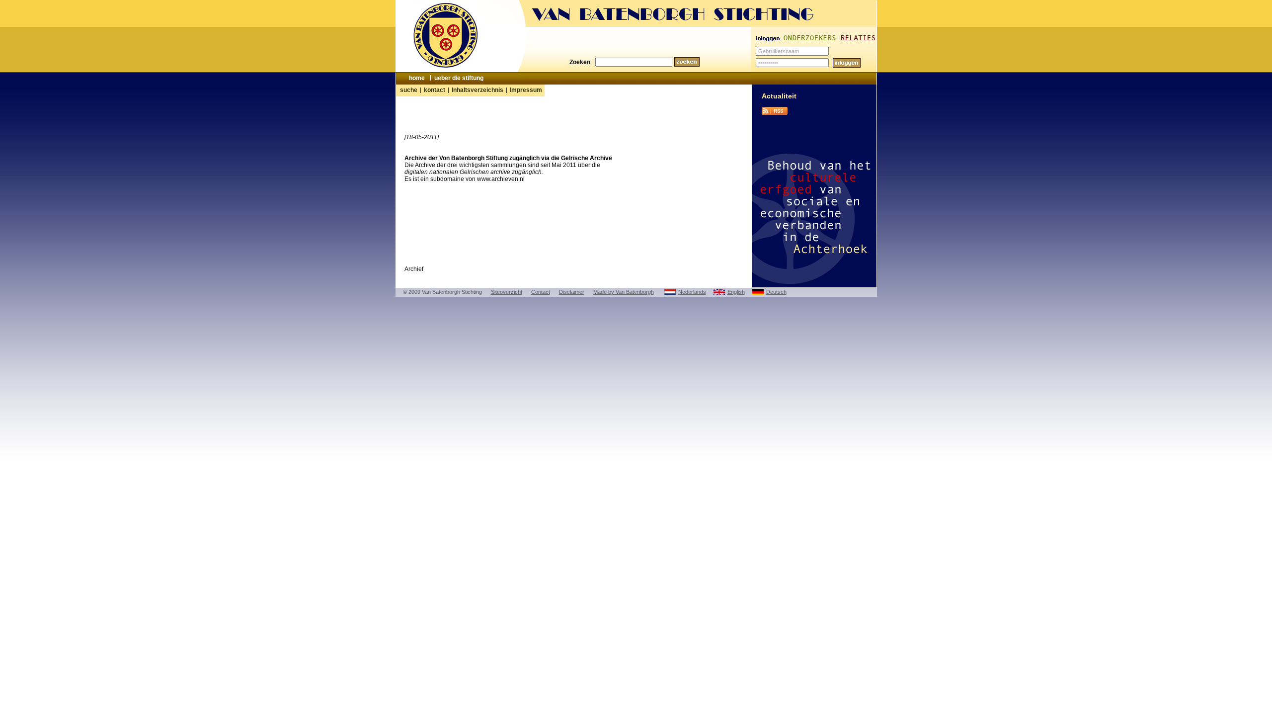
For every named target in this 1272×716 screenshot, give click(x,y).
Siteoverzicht (506, 292)
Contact (540, 292)
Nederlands (692, 292)
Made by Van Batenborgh (623, 292)
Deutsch (776, 292)
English (736, 292)
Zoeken (579, 62)
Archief (413, 269)
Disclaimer (571, 292)
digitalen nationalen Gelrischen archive (457, 172)
